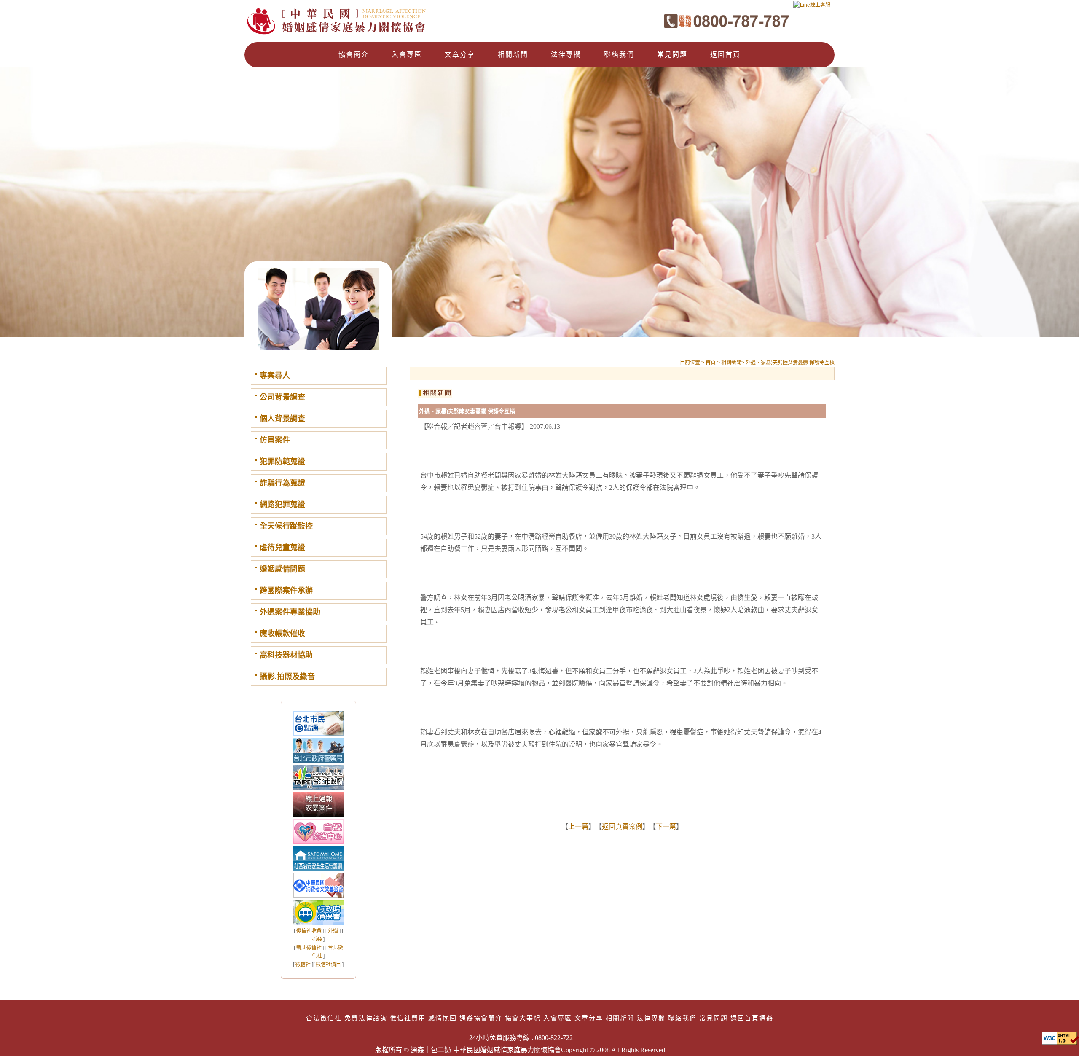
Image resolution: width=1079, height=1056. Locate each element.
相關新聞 (513, 54)
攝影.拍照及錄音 (287, 676)
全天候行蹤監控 (286, 526)
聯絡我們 (619, 54)
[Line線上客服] (811, 7)
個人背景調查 (282, 418)
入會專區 (407, 54)
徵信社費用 (408, 1017)
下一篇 (666, 826)
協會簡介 (353, 54)
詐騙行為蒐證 (282, 483)
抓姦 (317, 939)
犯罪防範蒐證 (282, 461)
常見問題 (672, 54)
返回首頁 (725, 54)
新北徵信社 (309, 948)
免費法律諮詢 (365, 1017)
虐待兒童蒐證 (282, 547)
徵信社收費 (309, 931)
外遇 (333, 931)
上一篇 (578, 826)
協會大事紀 (523, 1017)
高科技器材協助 (286, 655)
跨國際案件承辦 (286, 590)
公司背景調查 (282, 397)
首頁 (711, 362)
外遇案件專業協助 (290, 612)
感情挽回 (442, 1017)
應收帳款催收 (282, 633)
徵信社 (303, 964)
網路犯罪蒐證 (282, 504)
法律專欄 (566, 54)
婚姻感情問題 (282, 569)
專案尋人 (275, 375)
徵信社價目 (328, 964)
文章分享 (460, 54)
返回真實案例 (622, 826)
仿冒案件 (275, 440)
